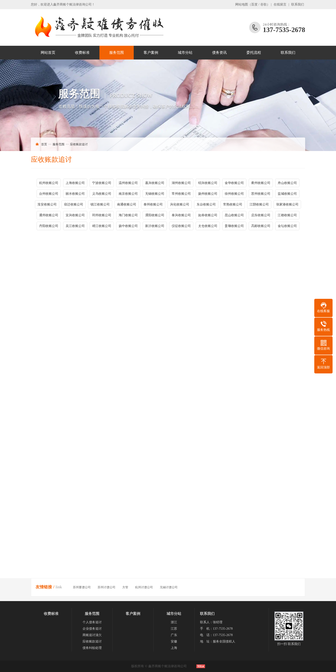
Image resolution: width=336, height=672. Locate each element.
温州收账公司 (128, 183)
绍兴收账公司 (207, 183)
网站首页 (48, 52)
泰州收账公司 (153, 204)
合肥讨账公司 (129, 419)
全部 (149, 419)
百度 (254, 4)
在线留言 (280, 4)
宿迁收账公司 (73, 204)
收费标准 (82, 52)
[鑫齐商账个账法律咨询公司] (98, 27)
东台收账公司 (206, 204)
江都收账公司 (287, 215)
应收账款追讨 (79, 144)
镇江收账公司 (100, 204)
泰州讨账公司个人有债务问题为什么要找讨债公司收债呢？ (75, 561)
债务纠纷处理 (92, 648)
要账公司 (174, 403)
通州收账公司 (48, 215)
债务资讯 (219, 52)
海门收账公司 (128, 215)
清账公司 (53, 441)
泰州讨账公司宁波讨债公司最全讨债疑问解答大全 (212, 585)
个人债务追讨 (92, 622)
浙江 (174, 622)
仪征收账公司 (181, 226)
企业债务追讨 (92, 628)
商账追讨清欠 (92, 635)
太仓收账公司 (207, 226)
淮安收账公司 (47, 204)
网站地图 (241, 4)
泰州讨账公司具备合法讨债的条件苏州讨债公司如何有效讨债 (220, 561)
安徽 (174, 641)
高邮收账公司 (260, 226)
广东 (174, 635)
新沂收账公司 (154, 226)
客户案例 (151, 52)
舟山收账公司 (287, 183)
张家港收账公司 (287, 204)
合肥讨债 (107, 419)
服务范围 (116, 52)
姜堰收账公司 (234, 226)
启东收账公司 (260, 215)
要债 (95, 397)
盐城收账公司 (287, 193)
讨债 (40, 397)
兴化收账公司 (179, 204)
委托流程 (253, 52)
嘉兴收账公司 (154, 183)
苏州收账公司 (260, 193)
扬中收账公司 (128, 226)
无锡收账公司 (154, 193)
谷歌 (263, 4)
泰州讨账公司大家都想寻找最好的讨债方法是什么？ (71, 569)
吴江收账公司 (75, 226)
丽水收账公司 (75, 193)
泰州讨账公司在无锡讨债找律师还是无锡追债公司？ (213, 545)
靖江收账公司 (101, 226)
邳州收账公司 (101, 215)
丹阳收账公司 (48, 226)
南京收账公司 (128, 193)
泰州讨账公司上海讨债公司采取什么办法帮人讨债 (212, 569)
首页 (44, 144)
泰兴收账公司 (181, 215)
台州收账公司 (48, 193)
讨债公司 (158, 403)
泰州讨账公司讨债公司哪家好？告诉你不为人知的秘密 (215, 577)
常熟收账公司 (232, 204)
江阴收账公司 (259, 204)
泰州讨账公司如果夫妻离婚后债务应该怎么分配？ (69, 553)
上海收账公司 (75, 183)
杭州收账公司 (48, 183)
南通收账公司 (126, 204)
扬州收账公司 (207, 193)
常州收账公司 (181, 193)
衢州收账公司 (260, 183)
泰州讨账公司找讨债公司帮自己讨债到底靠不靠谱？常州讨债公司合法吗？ (87, 585)
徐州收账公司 (234, 193)
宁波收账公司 (101, 183)
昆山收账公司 (234, 215)
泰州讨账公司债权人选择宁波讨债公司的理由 (209, 553)
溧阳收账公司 (154, 215)
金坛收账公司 (287, 226)
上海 (174, 648)
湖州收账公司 (181, 183)
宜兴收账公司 (75, 215)
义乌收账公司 (101, 193)
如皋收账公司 (207, 215)
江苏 (174, 628)
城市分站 (185, 52)
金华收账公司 (234, 183)
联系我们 (297, 4)
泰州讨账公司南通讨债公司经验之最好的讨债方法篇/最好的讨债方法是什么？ (89, 577)
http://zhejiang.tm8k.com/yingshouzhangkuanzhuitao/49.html (86, 431)
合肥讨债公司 (52, 419)
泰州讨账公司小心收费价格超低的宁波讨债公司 (67, 545)
